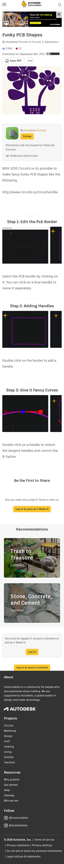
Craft (7, 741)
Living (8, 752)
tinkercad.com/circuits (24, 156)
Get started (11, 785)
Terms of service (44, 840)
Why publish (12, 779)
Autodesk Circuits (17, 42)
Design (8, 736)
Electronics (51, 42)
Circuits (36, 42)
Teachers (9, 762)
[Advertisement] (32, 19)
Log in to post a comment (32, 667)
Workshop (10, 731)
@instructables (18, 818)
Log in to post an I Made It (32, 509)
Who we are (11, 801)
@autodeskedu (18, 825)
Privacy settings (42, 845)
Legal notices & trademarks (24, 856)
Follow (27, 136)
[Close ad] (59, 15)
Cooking (9, 747)
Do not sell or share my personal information (34, 851)
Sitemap (9, 795)
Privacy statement (18, 845)
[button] (4, 4)
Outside (9, 757)
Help (7, 790)
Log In (32, 652)
